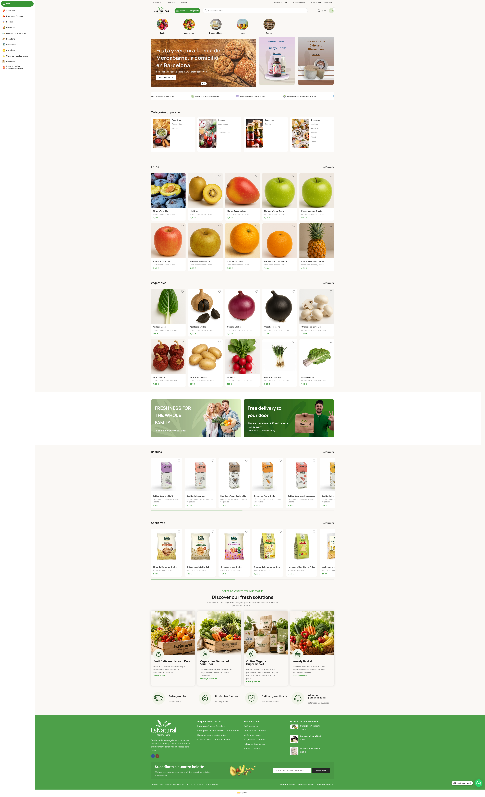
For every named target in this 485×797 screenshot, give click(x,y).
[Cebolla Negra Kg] (279, 306)
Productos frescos (161, 214)
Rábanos (231, 377)
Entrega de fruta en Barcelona (211, 726)
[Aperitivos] (173, 133)
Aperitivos (157, 570)
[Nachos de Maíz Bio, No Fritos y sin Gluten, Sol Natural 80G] (301, 546)
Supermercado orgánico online (211, 735)
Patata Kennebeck (198, 377)
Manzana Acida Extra (274, 211)
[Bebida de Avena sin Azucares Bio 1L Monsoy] (301, 475)
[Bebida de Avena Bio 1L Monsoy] (267, 475)
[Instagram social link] (157, 756)
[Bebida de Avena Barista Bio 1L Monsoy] (234, 475)
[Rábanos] (242, 356)
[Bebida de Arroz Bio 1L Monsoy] (166, 475)
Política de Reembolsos (254, 744)
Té (219, 128)
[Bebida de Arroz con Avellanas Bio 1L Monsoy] (200, 475)
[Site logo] (160, 10)
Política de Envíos (252, 748)
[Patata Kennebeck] (205, 356)
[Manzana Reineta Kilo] (205, 240)
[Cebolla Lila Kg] (242, 306)
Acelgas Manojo (160, 326)
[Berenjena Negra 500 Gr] (294, 739)
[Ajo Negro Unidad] (205, 306)
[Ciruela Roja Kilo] (168, 190)
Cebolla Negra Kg (272, 326)
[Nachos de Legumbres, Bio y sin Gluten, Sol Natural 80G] (267, 546)
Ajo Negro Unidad (198, 326)
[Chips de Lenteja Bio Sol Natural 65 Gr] (200, 546)
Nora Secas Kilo (160, 377)
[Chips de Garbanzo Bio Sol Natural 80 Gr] (166, 546)
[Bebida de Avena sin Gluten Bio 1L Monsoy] (335, 475)
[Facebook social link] (153, 756)
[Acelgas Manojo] (168, 306)
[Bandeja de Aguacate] (294, 727)
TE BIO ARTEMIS (225, 132)
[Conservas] (266, 133)
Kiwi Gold (194, 211)
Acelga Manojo (308, 377)
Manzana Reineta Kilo (200, 261)
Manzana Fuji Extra (161, 261)
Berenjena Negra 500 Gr (311, 736)
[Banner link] (277, 61)
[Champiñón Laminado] (294, 751)
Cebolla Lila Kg (234, 326)
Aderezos (315, 128)
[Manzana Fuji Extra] (168, 240)
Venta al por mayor (252, 735)
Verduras (173, 330)
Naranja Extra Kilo (235, 261)
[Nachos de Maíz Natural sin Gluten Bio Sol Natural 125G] (335, 546)
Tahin (313, 141)
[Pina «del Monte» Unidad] (316, 240)
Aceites (314, 124)
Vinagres (315, 137)
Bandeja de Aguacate (310, 725)
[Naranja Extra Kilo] (242, 240)
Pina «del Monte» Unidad (312, 261)
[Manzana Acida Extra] (279, 190)
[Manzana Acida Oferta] (316, 190)
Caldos (268, 124)
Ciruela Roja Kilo (160, 211)
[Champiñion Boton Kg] (316, 306)
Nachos (175, 128)
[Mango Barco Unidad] (242, 190)
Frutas (172, 214)
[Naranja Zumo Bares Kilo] (279, 240)
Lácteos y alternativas (162, 499)
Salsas (314, 132)
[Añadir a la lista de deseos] (182, 175)
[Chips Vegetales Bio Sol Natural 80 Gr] (234, 546)
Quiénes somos (251, 726)
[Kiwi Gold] (205, 190)
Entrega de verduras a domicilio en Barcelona (218, 730)
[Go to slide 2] (204, 83)
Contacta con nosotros (255, 730)
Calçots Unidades (272, 377)
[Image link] (163, 728)
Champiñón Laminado (310, 748)
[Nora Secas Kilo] (168, 356)
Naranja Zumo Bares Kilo (275, 261)
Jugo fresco (223, 124)
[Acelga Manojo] (316, 356)
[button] (478, 783)
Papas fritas (177, 124)
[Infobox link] (162, 26)
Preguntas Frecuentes (254, 739)
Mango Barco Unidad (237, 211)
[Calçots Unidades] (279, 356)
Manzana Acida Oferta (311, 211)
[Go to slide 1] (202, 83)
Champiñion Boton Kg (311, 326)
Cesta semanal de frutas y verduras (213, 739)
